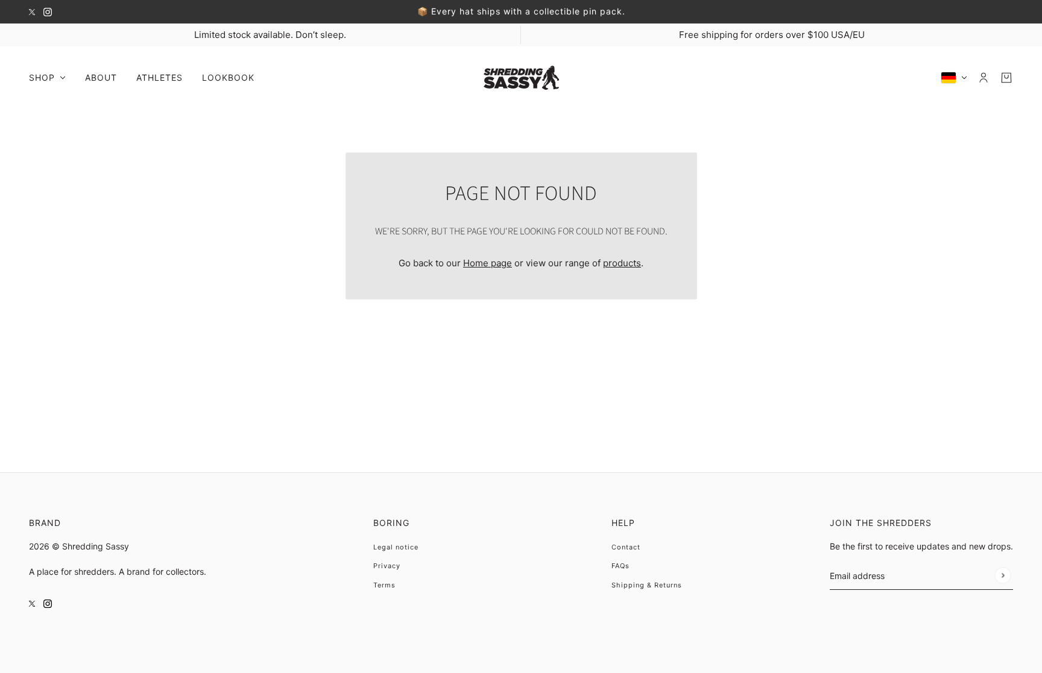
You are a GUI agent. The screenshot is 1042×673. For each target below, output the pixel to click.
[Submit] (1002, 575)
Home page (487, 263)
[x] (32, 11)
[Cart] (1006, 77)
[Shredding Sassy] (521, 78)
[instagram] (48, 11)
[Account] (983, 77)
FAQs (620, 566)
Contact (625, 547)
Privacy (386, 566)
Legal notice (395, 547)
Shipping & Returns (646, 585)
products (622, 263)
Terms (384, 585)
